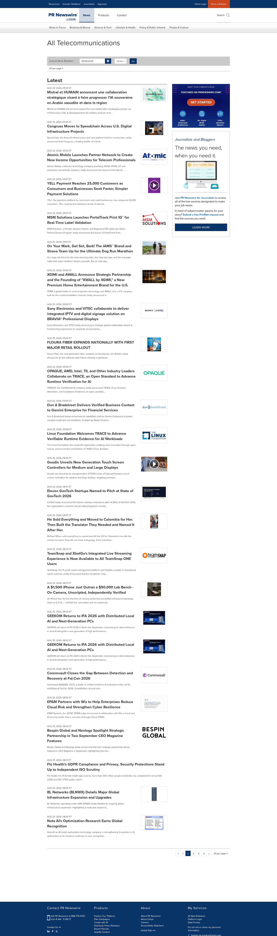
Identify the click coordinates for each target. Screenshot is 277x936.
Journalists (89, 4)
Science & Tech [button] (103, 27)
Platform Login (195, 919)
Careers (145, 922)
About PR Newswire (151, 916)
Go (133, 61)
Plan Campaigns (102, 919)
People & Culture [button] (179, 27)
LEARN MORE (201, 227)
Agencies (102, 4)
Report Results (101, 928)
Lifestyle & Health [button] (125, 27)
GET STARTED (201, 102)
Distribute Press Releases (107, 925)
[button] (108, 61)
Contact (121, 15)
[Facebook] (52, 931)
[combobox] (120, 61)
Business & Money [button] (80, 27)
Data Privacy (194, 922)
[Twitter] (57, 931)
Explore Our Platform (104, 916)
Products (103, 15)
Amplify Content (102, 932)
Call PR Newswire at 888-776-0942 (68, 916)
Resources (54, 4)
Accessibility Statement (152, 925)
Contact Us (53, 927)
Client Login (200, 4)
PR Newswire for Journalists (197, 198)
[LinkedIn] (48, 931)
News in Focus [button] (57, 27)
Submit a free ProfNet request (201, 214)
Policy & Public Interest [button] (152, 27)
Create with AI (101, 922)
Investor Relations (71, 4)
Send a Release (219, 4)
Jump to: (61, 60)
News (86, 15)
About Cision (147, 919)
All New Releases (196, 916)
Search (221, 15)
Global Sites (147, 930)
